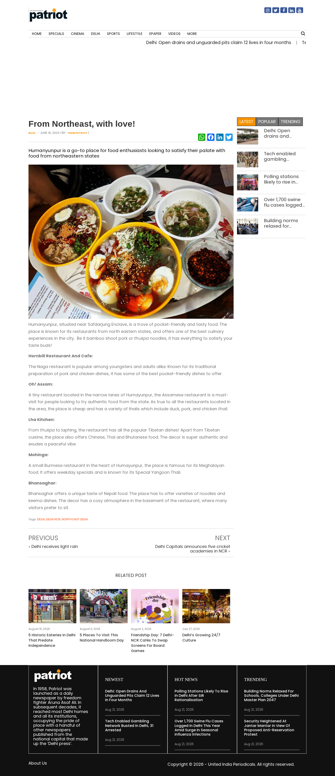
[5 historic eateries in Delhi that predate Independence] (52, 607)
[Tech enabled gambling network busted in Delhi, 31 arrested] (247, 159)
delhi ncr (53, 519)
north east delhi (75, 519)
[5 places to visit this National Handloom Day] (104, 607)
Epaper (155, 33)
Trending (290, 121)
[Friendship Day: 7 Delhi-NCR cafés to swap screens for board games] (155, 607)
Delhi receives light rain (54, 546)
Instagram (265, 12)
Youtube (297, 12)
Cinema (77, 33)
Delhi (95, 33)
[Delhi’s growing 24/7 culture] (206, 607)
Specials (56, 33)
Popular (267, 121)
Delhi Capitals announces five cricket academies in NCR (192, 549)
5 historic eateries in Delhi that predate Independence (51, 640)
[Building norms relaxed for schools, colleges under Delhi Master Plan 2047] (247, 226)
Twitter (273, 12)
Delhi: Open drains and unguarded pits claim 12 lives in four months (202, 42)
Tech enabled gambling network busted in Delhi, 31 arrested (284, 156)
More (192, 33)
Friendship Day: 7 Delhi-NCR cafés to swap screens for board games (152, 642)
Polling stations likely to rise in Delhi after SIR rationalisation (281, 179)
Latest (246, 121)
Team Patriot (77, 133)
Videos (174, 33)
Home (37, 33)
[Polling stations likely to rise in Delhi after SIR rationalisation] (247, 182)
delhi (41, 519)
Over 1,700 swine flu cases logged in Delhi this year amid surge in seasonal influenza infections (283, 202)
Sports (113, 33)
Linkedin (289, 12)
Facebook (281, 12)
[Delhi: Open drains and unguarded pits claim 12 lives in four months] (247, 136)
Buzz (32, 133)
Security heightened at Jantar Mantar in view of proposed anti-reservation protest (269, 727)
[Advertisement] (166, 80)
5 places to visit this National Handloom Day (102, 637)
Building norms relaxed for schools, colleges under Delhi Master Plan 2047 (284, 223)
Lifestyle (134, 33)
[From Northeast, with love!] (131, 241)
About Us (37, 763)
